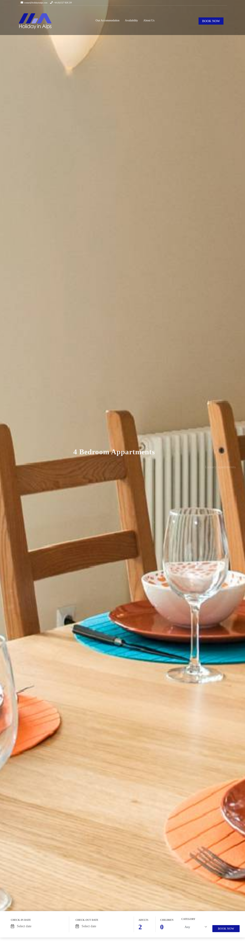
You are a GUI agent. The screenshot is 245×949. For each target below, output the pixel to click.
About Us (148, 20)
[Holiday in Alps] (35, 21)
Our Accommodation (107, 20)
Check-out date (87, 919)
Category (188, 919)
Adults (143, 919)
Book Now (226, 928)
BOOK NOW (211, 21)
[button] (8, 464)
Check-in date (21, 919)
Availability (131, 20)
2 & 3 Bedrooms (121, 480)
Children (166, 919)
